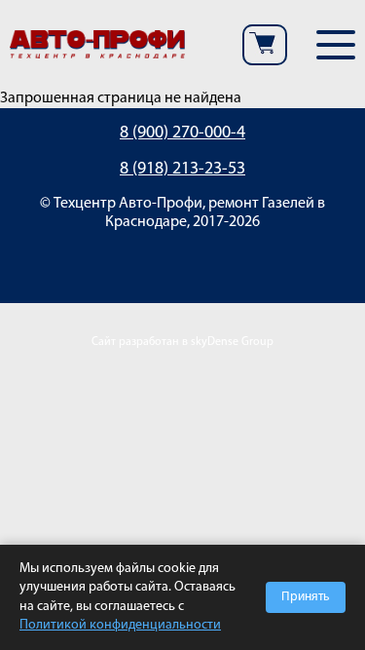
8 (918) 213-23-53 (182, 169)
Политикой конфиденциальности (120, 625)
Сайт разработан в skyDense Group (182, 342)
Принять (305, 597)
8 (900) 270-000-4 (182, 133)
